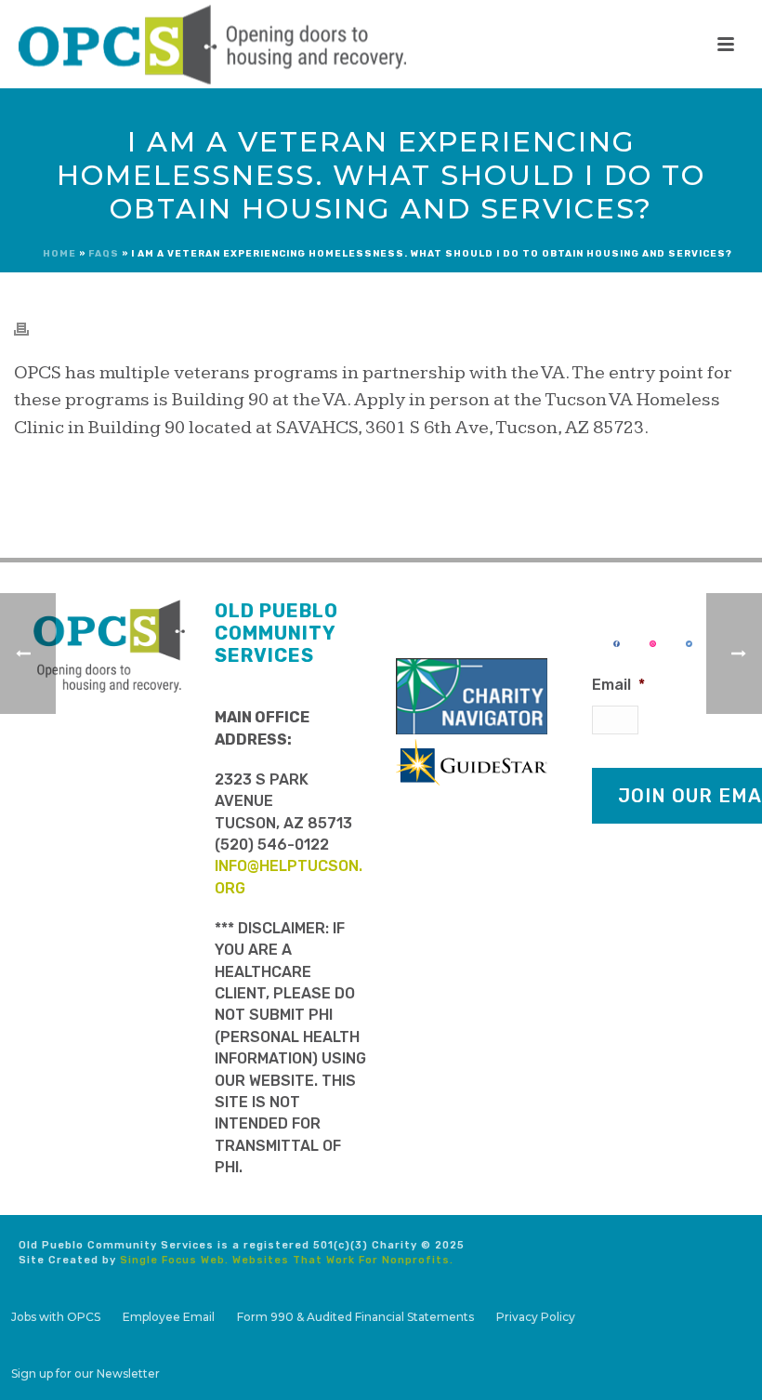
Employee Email (169, 1317)
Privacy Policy (535, 1317)
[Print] (30, 327)
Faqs (103, 253)
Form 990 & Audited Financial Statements (355, 1317)
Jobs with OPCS (55, 1317)
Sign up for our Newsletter (85, 1373)
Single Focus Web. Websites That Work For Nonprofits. (286, 1260)
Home (59, 253)
